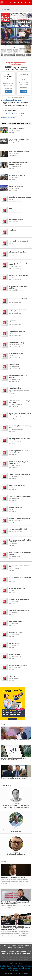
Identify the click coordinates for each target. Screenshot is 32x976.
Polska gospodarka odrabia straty (19, 152)
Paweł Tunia (14, 612)
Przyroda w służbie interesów (17, 175)
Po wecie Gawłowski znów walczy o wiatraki (14, 778)
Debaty (10, 948)
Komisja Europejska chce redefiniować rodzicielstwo (20, 439)
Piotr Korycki (15, 601)
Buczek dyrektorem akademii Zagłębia (20, 197)
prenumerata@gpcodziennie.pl (8, 117)
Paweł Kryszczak (16, 379)
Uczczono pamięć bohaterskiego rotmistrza (18, 263)
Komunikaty (28, 945)
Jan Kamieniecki (15, 154)
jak (12, 487)
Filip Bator (14, 442)
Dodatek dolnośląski (16, 201)
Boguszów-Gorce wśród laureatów (18, 275)
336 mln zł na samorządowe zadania (19, 518)
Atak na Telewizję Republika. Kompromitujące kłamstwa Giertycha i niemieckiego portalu (16, 806)
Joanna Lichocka (15, 645)
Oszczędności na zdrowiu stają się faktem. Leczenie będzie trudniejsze (13, 759)
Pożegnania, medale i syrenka (17, 310)
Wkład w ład (12, 676)
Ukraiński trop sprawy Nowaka (17, 588)
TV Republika (14, 968)
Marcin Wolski (15, 678)
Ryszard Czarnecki (16, 417)
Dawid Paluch (15, 221)
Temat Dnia (14, 190)
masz (13, 590)
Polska (13, 179)
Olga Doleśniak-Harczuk (17, 390)
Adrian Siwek (15, 623)
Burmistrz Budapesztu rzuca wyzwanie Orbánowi (20, 553)
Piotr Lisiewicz (15, 634)
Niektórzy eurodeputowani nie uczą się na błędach (20, 414)
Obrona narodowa (15, 381)
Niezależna (3, 966)
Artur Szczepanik (16, 130)
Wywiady (3, 862)
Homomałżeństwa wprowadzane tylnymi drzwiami (15, 740)
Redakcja (11, 951)
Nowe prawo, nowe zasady (16, 343)
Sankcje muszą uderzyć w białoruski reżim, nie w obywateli (19, 163)
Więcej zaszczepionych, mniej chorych (19, 610)
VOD (18, 966)
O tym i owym (12, 230)
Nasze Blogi (23, 966)
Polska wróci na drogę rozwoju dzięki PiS (13, 877)
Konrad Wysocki (16, 852)
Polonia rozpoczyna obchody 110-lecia (20, 299)
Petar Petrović (15, 568)
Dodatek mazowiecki (16, 303)
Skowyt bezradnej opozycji (16, 186)
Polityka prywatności (16, 953)
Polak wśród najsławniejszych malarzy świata (20, 426)
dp (12, 199)
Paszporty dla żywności (15, 507)
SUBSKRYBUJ (9, 67)
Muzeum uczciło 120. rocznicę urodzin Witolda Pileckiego (19, 140)
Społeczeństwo (15, 394)
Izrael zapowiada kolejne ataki (18, 529)
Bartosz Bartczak (16, 667)
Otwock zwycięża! (14, 365)
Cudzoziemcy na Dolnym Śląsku (17, 252)
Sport (12, 132)
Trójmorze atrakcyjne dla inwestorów (19, 474)
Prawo (13, 444)
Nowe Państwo (11, 966)
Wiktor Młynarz (15, 543)
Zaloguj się (21, 97)
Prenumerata (4, 951)
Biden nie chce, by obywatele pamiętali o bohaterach (20, 541)
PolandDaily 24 (18, 970)
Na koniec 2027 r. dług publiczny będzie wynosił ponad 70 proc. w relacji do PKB (15, 903)
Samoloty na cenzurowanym (17, 485)
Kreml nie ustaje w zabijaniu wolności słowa (19, 566)
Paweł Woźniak (15, 453)
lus (12, 509)
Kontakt (18, 951)
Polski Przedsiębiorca (6, 945)
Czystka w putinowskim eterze (16, 854)
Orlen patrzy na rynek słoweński (18, 451)
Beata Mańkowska (16, 166)
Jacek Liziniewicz (16, 177)
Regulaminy (26, 953)
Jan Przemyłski (15, 188)
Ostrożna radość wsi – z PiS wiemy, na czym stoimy (20, 401)
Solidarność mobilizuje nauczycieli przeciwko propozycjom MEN (16, 830)
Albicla (21, 968)
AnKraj (13, 143)
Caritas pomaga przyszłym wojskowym (20, 577)
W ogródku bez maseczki (16, 354)
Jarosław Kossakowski (17, 429)
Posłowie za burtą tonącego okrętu (19, 599)
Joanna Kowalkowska (17, 531)
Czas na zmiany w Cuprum (16, 219)
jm (12, 334)
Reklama (23, 951)
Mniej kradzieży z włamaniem (17, 332)
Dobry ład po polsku (14, 654)
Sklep (11, 970)
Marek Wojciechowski (17, 520)
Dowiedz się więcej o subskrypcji (16, 113)
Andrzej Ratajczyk (16, 465)
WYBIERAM (8, 91)
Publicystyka (14, 406)
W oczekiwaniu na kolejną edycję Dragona (18, 376)
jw (12, 243)
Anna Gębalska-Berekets (18, 345)
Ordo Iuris (22, 442)
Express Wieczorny (18, 945)
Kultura (13, 145)
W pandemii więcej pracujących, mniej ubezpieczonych (19, 462)
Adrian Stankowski (16, 656)
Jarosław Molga (15, 366)
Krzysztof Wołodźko (17, 404)
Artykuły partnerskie (18, 948)
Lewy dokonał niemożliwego (17, 128)
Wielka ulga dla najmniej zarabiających (20, 496)
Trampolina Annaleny (15, 388)
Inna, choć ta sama (14, 643)
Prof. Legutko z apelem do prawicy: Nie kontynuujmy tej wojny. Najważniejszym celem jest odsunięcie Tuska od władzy (15, 927)
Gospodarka (14, 155)
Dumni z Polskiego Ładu (15, 621)
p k (12, 579)
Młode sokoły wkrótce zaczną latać (19, 241)
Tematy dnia (4, 724)
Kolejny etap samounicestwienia (18, 665)
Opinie (12, 636)
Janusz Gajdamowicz (17, 266)
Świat (12, 168)
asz (12, 301)
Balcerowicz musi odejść (15, 632)
